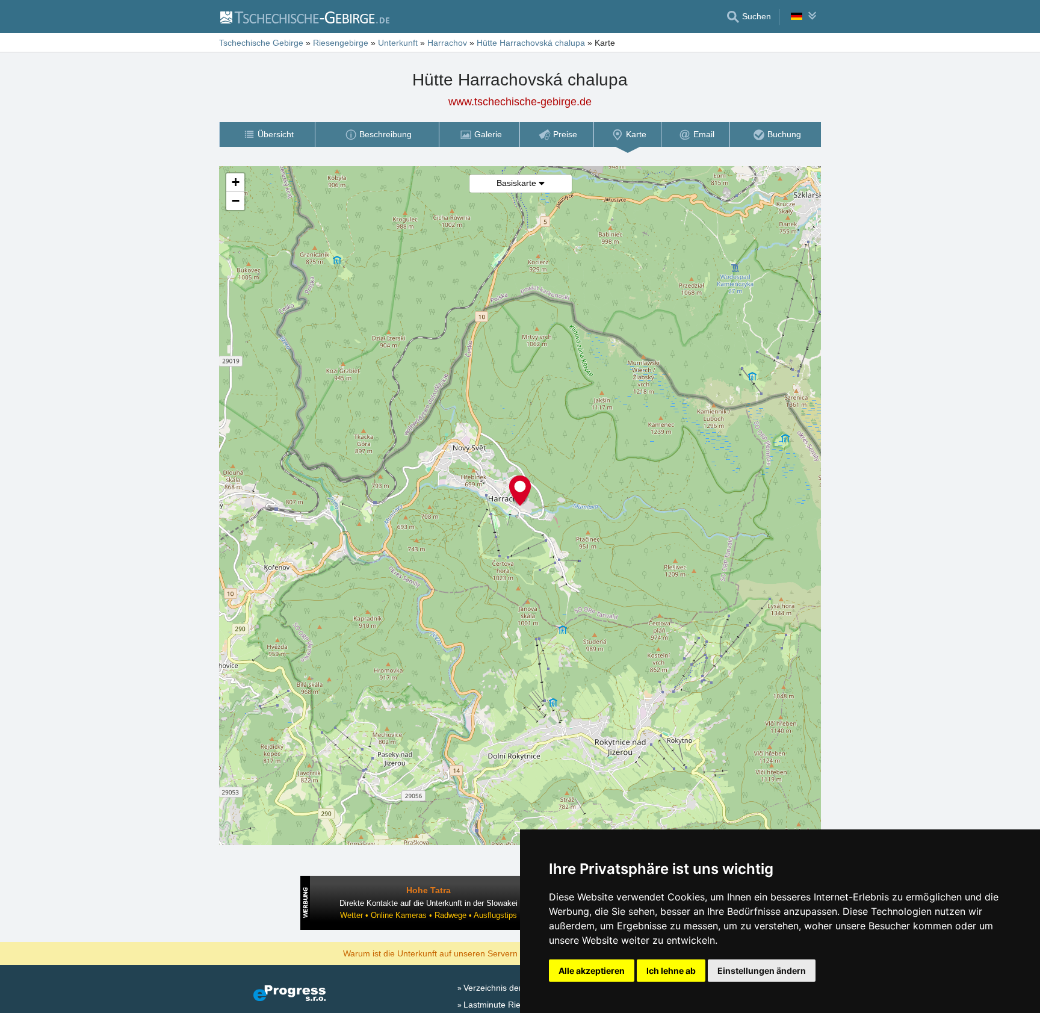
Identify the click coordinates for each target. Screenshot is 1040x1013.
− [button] (236, 200)
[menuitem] (267, 134)
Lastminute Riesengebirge (513, 1004)
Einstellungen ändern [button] (761, 970)
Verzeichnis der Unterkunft (513, 988)
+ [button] (236, 182)
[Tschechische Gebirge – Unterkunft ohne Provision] (304, 17)
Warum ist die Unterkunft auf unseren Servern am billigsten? (457, 953)
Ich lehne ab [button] (671, 970)
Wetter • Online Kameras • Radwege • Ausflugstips (428, 915)
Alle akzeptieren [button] (592, 970)
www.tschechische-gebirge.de (520, 102)
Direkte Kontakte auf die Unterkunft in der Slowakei (428, 903)
